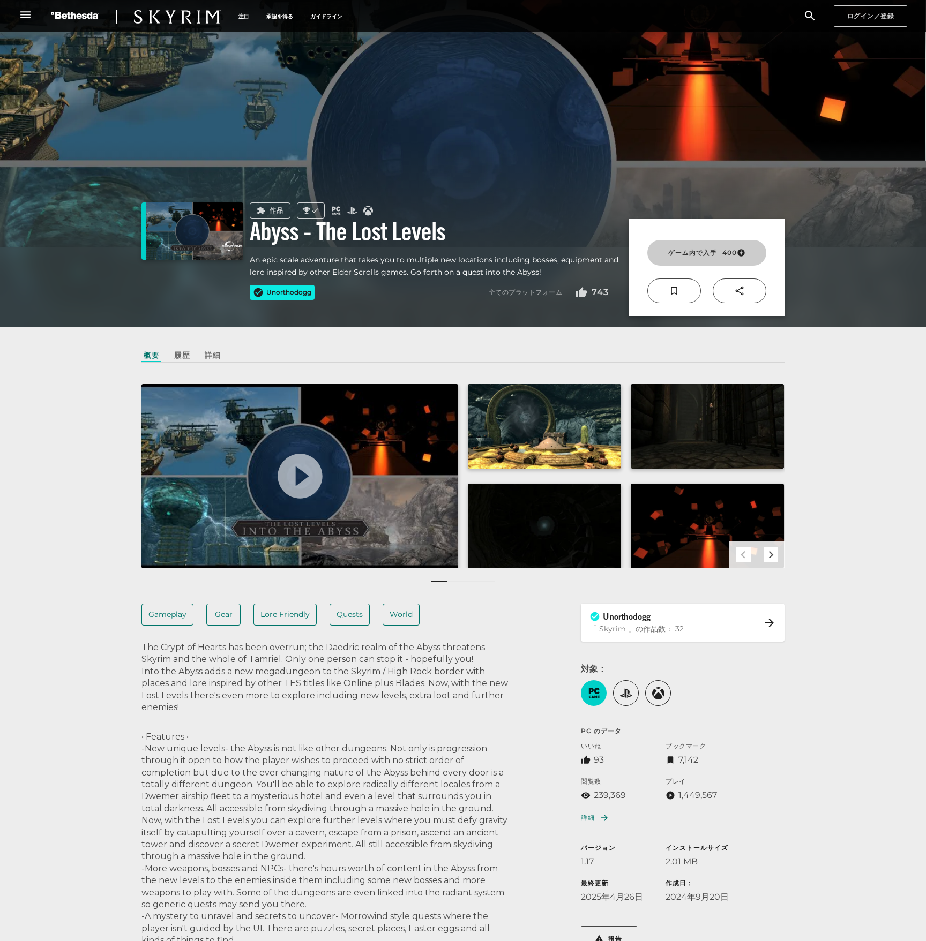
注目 (243, 16)
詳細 (587, 818)
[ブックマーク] (674, 290)
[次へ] (771, 554)
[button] (594, 693)
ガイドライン (326, 16)
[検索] (810, 16)
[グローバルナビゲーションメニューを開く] (25, 14)
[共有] (739, 290)
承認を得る (279, 16)
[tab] (151, 355)
